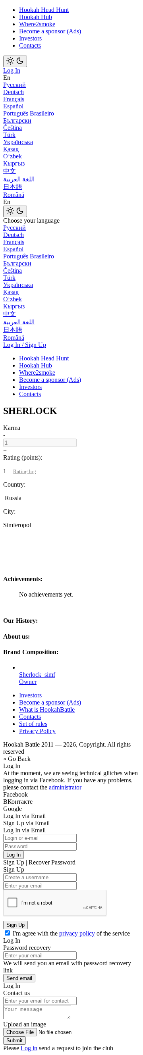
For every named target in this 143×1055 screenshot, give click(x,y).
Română (13, 194)
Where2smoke (37, 24)
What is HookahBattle (47, 709)
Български (17, 120)
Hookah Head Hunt (44, 9)
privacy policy (77, 933)
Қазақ (11, 149)
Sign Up (15, 925)
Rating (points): (22, 457)
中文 (9, 170)
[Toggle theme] (15, 61)
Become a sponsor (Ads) (50, 31)
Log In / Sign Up (24, 344)
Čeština (12, 127)
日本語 (12, 186)
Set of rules (33, 723)
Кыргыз (14, 163)
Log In (11, 70)
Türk (9, 134)
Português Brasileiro (28, 113)
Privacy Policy (37, 731)
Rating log (24, 471)
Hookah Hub (35, 16)
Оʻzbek (12, 156)
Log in (29, 1048)
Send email (19, 978)
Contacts (30, 45)
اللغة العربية (19, 179)
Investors (30, 38)
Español (13, 106)
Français (13, 99)
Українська (18, 142)
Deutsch (13, 92)
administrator (65, 787)
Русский (14, 84)
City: (9, 511)
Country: (14, 484)
